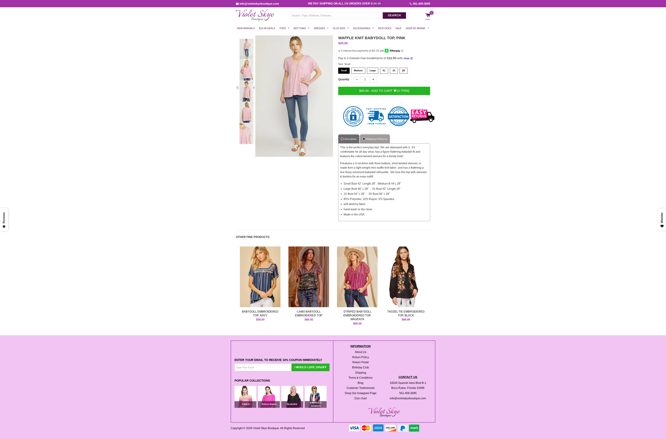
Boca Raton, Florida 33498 (407, 388)
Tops (283, 28)
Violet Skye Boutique (266, 428)
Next (253, 87)
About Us (360, 352)
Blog (360, 382)
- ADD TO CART (384, 90)
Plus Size (339, 28)
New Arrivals (246, 28)
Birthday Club (360, 367)
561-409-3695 (421, 3)
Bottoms (300, 28)
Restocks (384, 28)
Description (350, 139)
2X (403, 70)
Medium (358, 70)
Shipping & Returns (376, 139)
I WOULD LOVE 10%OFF (310, 367)
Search (394, 15)
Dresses (320, 28)
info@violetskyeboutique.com (259, 3)
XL (384, 70)
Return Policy (360, 357)
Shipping (360, 372)
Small (344, 70)
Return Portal (360, 362)
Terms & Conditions (360, 377)
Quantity (343, 79)
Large (372, 70)
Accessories (362, 28)
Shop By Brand (416, 28)
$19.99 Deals (267, 28)
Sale (398, 28)
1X (393, 70)
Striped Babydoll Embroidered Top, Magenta (357, 315)
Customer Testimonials (361, 388)
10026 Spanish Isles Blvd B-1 (408, 382)
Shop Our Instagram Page (361, 393)
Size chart (360, 398)
